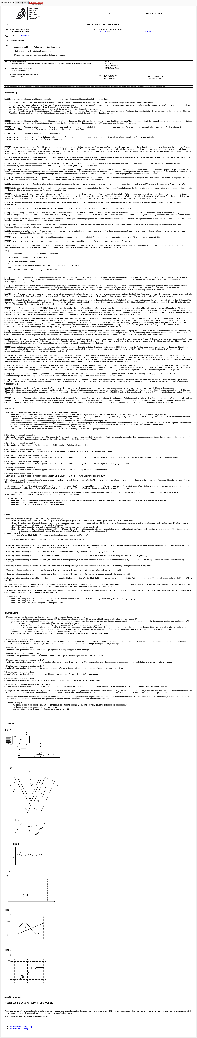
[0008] (25, 1029)
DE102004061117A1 (17, 1027)
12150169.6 (25, 36)
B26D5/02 (148, 32)
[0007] (29, 1027)
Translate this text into (7, 3)
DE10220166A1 (15, 1029)
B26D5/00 (102, 32)
